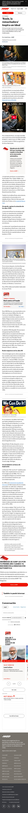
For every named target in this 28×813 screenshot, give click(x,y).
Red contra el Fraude (12, 301)
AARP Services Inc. (17, 763)
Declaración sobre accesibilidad (8, 791)
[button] (8, 684)
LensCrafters (8, 667)
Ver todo (21, 306)
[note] (14, 65)
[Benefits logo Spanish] (6, 295)
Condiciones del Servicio (7, 789)
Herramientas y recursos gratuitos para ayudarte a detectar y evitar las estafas (13, 303)
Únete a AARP (13, 171)
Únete (7, 13)
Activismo (5, 16)
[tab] (6, 618)
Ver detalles (7, 306)
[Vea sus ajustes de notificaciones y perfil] (25, 618)
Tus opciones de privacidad (14, 802)
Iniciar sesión (16, 607)
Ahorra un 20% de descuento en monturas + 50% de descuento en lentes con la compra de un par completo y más (13, 670)
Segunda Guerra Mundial (9, 100)
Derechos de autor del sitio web (8, 797)
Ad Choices (4, 802)
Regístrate (13, 8)
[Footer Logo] (14, 736)
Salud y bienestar (9, 665)
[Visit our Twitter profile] (9, 806)
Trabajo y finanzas (9, 298)
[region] (14, 615)
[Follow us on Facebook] (4, 806)
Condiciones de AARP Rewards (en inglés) (10, 794)
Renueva (20, 13)
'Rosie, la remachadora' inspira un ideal (11, 22)
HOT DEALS (8, 696)
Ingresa (19, 8)
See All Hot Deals (14, 716)
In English (5, 41)
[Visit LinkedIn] (18, 806)
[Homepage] (5, 9)
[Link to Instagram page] (14, 806)
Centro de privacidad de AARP (8, 786)
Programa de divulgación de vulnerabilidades (10, 799)
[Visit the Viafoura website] (17, 624)
